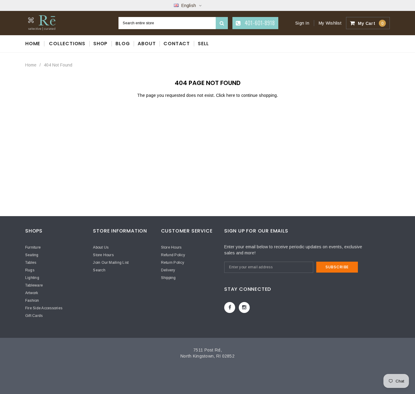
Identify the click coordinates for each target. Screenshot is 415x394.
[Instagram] (244, 307)
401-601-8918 (259, 23)
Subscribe (337, 267)
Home (30, 65)
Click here (226, 95)
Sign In (302, 23)
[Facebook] (229, 307)
